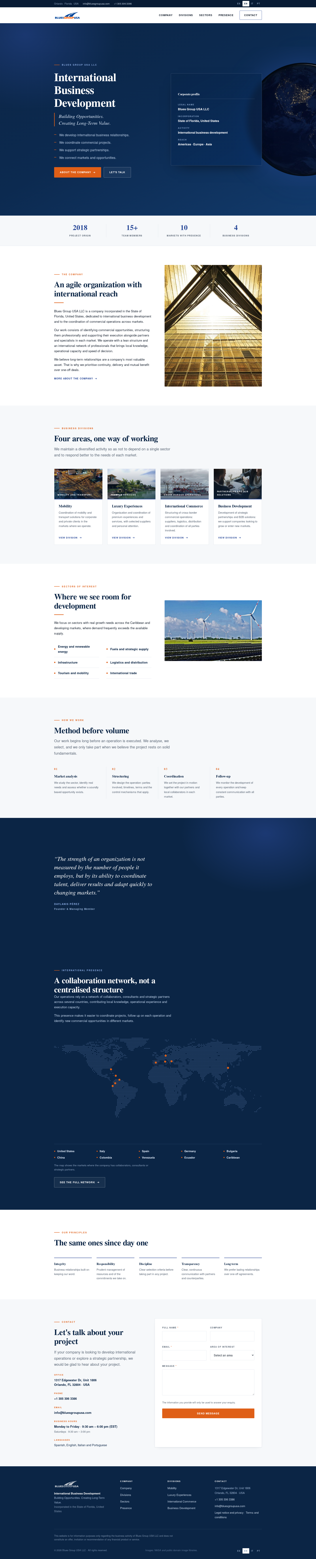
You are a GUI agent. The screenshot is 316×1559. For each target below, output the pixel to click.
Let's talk (117, 172)
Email (167, 1346)
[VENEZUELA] (119, 1080)
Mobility (172, 1488)
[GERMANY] (166, 1056)
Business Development (181, 1508)
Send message (208, 1413)
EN (246, 3)
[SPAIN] (156, 1062)
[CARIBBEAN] (116, 1076)
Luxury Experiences (179, 1495)
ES (239, 3)
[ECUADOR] (113, 1086)
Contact (250, 15)
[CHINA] (228, 1068)
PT (258, 3)
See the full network (77, 1182)
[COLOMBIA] (115, 1083)
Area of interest (222, 1346)
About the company (75, 172)
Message (169, 1365)
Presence (226, 15)
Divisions (186, 15)
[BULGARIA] (171, 1061)
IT (252, 3)
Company (166, 15)
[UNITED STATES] (111, 1069)
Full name (170, 1327)
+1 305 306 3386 (123, 3)
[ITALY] (165, 1062)
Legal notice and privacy (229, 1512)
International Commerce (182, 1501)
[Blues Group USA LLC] (67, 15)
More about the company (73, 378)
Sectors (205, 15)
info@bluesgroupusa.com (96, 3)
